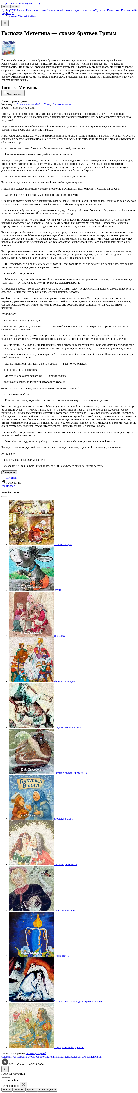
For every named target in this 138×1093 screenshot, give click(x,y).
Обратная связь (92, 1056)
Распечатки (114, 10)
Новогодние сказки (63, 104)
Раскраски (32, 10)
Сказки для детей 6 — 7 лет (33, 104)
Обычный (19, 1089)
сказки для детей (36, 1053)
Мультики (101, 10)
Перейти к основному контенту (20, 3)
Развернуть (9, 472)
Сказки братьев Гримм (22, 15)
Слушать (11, 477)
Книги (66, 10)
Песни (43, 10)
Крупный (31, 1089)
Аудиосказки (9, 10)
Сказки (21, 10)
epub (4, 485)
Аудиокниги (54, 10)
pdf (13, 485)
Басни (91, 10)
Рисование (127, 10)
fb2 (9, 485)
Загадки (75, 10)
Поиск (15, 6)
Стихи (84, 10)
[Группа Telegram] (5, 1064)
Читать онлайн (15, 94)
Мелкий (7, 1089)
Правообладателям (44, 1056)
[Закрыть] (5, 23)
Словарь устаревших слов (17, 1056)
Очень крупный (47, 1089)
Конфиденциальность (69, 1056)
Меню (6, 6)
